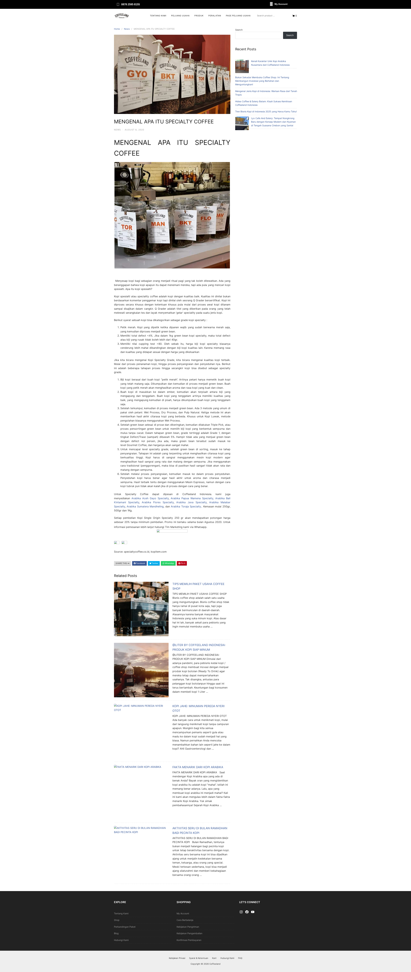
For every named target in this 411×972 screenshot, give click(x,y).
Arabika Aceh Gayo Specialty (150, 498)
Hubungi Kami (121, 940)
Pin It (182, 563)
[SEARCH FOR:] (271, 15)
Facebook (140, 563)
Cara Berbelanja (185, 920)
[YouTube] (253, 912)
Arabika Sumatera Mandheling (145, 506)
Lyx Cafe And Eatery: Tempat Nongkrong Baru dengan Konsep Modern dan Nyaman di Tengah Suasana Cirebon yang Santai (273, 122)
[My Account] (271, 4)
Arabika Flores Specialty (158, 502)
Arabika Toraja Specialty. (186, 506)
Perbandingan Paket (125, 926)
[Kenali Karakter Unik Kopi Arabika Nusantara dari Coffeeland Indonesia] (242, 66)
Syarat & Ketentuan (198, 958)
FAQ (240, 958)
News (127, 29)
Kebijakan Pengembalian (189, 933)
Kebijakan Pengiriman (188, 926)
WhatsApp (169, 563)
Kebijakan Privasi (177, 958)
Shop (116, 920)
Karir (214, 958)
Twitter (154, 563)
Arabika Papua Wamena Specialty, (192, 498)
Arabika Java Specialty (190, 502)
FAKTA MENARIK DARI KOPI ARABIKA (197, 767)
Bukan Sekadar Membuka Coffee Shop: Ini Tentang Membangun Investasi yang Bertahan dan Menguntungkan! (262, 81)
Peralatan (214, 15)
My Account (281, 4)
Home (117, 29)
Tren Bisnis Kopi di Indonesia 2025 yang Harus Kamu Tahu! (266, 111)
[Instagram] (241, 912)
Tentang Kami (158, 15)
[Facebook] (247, 912)
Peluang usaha (180, 15)
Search (239, 29)
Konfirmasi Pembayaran (189, 940)
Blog (116, 933)
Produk (199, 15)
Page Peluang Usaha (238, 15)
